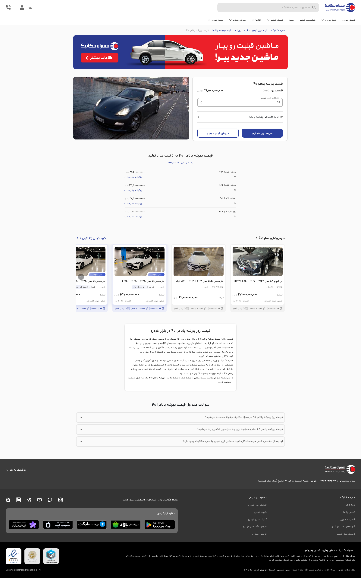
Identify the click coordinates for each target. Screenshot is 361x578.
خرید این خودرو (262, 133)
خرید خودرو (260, 512)
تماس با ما (349, 512)
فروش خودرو (348, 20)
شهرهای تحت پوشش (343, 526)
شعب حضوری (347, 519)
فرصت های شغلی (345, 534)
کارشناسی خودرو (307, 20)
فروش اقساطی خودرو (255, 526)
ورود (29, 7)
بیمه (291, 20)
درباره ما (350, 505)
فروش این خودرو (218, 133)
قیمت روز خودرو (257, 505)
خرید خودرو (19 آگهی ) (93, 238)
